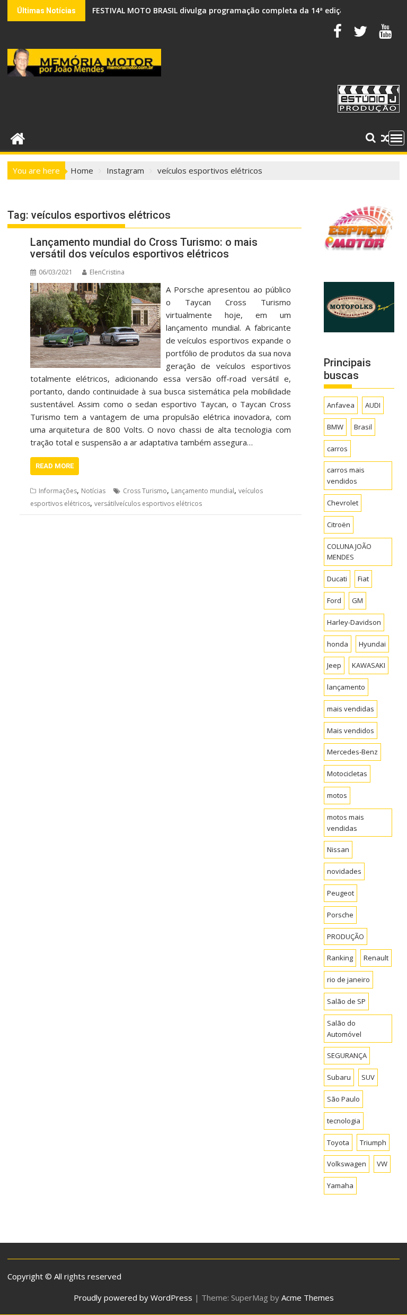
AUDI (373, 405)
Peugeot (340, 893)
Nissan (338, 849)
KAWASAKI (368, 665)
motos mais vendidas (345, 822)
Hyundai (372, 644)
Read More (55, 466)
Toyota (338, 1142)
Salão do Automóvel (344, 1028)
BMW (335, 427)
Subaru (339, 1077)
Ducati (337, 578)
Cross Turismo (145, 490)
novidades (344, 871)
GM (357, 600)
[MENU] (396, 138)
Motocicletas (347, 773)
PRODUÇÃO (345, 936)
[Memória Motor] (18, 137)
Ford (334, 600)
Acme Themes (307, 1297)
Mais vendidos (350, 730)
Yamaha (340, 1185)
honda (337, 644)
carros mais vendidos (346, 475)
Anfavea (341, 405)
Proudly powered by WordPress (133, 1297)
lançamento (346, 687)
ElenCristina (107, 272)
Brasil (363, 427)
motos (337, 795)
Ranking (340, 957)
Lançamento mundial (202, 490)
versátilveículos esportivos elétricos (148, 503)
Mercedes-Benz (352, 752)
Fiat (363, 578)
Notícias (93, 490)
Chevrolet (342, 503)
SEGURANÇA (347, 1055)
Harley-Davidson (354, 622)
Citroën (338, 524)
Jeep (334, 665)
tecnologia (343, 1120)
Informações (58, 490)
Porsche (340, 914)
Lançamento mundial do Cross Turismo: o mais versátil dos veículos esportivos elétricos (144, 248)
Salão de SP (346, 1001)
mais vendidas (350, 709)
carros (337, 448)
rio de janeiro (348, 979)
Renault (376, 957)
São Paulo (343, 1099)
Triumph (373, 1142)
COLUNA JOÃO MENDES (349, 552)
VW (382, 1163)
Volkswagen (346, 1163)
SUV (368, 1077)
